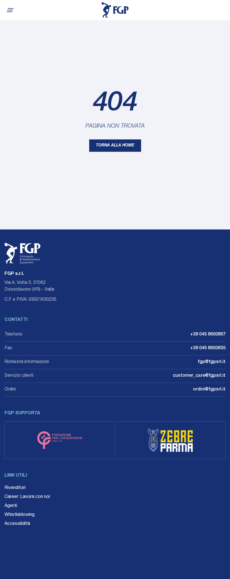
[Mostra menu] (9, 10)
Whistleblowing (19, 515)
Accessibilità (17, 524)
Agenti (10, 506)
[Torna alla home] (115, 10)
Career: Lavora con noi (27, 497)
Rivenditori (15, 488)
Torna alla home (115, 146)
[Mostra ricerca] (223, 10)
